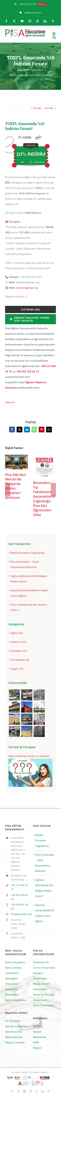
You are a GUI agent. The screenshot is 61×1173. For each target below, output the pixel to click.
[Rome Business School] (14, 695)
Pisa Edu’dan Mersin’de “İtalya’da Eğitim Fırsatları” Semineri (16, 462)
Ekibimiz (38, 1026)
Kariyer (37, 1031)
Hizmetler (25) (19, 650)
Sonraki (49, 108)
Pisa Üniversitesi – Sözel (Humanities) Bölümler (44, 863)
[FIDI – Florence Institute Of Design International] (27, 707)
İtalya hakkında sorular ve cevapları (29, 756)
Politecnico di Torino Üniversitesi (44, 965)
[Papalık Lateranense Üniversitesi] (14, 731)
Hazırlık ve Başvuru (16, 1026)
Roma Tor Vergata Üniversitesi (43, 997)
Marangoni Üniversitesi (12, 981)
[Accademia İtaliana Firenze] (14, 707)
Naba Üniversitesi (15, 1000)
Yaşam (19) (17, 668)
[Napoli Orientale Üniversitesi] (39, 719)
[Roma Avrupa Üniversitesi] (27, 719)
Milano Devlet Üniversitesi (41, 986)
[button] (7, 489)
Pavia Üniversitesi (43, 1005)
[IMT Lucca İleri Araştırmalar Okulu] (39, 707)
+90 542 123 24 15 (27, 371)
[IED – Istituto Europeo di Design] (39, 695)
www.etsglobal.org (27, 287)
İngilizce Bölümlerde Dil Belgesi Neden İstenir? (44, 888)
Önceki (37, 108)
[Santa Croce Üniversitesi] (14, 719)
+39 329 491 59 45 (19, 906)
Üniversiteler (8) (20, 659)
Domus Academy (15, 962)
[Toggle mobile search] (54, 37)
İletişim (37, 1047)
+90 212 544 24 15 (19, 887)
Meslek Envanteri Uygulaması (28, 552)
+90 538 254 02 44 (19, 897)
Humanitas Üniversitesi (12, 991)
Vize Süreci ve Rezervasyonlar (14, 1034)
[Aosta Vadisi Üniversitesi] (27, 731)
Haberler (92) (18, 642)
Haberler (10, 402)
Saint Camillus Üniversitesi (13, 970)
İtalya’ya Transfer (15, 1042)
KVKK (36, 1042)
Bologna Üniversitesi (40, 975)
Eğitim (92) (17, 633)
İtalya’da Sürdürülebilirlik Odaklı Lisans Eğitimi (44, 913)
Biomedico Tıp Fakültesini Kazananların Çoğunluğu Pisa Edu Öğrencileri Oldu (44, 466)
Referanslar (39, 1037)
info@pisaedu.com (19, 914)
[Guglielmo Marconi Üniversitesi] (39, 731)
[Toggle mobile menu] (54, 34)
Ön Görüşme (12, 1021)
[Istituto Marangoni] (27, 695)
